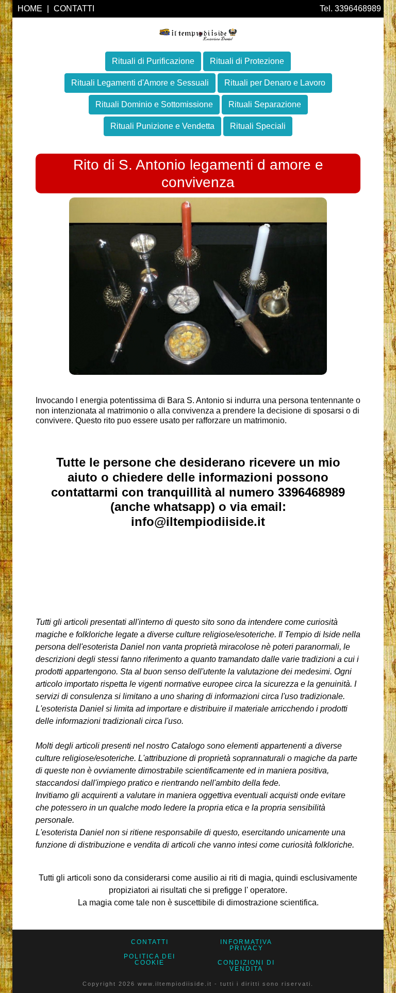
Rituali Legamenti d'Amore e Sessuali (140, 82)
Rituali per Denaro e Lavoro (274, 82)
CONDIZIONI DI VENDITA (246, 965)
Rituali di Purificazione (153, 61)
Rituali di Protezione (247, 61)
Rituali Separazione (264, 104)
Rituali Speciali (258, 126)
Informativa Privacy (246, 945)
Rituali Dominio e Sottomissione (154, 104)
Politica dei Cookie (149, 959)
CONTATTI (74, 8)
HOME (31, 8)
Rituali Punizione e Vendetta (162, 126)
